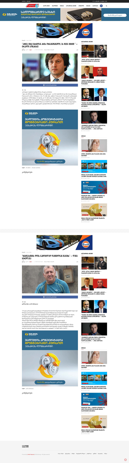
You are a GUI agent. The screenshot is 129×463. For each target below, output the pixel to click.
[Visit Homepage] (32, 6)
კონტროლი (81, 5)
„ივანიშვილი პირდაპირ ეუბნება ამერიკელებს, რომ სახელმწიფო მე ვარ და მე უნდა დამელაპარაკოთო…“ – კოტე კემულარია (93, 127)
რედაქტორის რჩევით (71, 5)
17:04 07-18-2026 (86, 130)
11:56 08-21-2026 (86, 201)
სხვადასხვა (95, 5)
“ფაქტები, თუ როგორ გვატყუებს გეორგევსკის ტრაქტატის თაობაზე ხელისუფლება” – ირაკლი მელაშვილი (93, 104)
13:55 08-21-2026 (86, 178)
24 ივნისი (28, 167)
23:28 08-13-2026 (86, 108)
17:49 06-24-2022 (38, 49)
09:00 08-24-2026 (86, 157)
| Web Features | (30, 454)
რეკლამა (24, 1)
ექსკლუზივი (55, 5)
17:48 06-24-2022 (38, 261)
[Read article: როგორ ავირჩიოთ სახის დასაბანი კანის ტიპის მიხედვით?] (94, 145)
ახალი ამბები (46, 5)
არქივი (105, 453)
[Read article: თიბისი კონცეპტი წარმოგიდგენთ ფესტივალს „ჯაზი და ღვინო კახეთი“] (94, 209)
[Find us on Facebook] (101, 5)
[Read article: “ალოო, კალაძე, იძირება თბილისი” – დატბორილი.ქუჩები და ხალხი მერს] (94, 51)
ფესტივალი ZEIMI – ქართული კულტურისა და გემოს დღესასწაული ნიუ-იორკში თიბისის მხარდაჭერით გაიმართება (93, 197)
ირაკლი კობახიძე (36, 167)
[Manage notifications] (125, 460)
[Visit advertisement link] (64, 31)
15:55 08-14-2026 (86, 85)
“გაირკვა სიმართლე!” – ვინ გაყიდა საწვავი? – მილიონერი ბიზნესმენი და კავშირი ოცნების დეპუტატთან (93, 82)
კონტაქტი (28, 1)
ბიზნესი (62, 5)
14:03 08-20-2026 (86, 221)
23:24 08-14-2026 (86, 63)
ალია (30, 49)
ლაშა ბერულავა (29, 388)
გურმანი (88, 5)
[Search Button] (106, 5)
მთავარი (23, 40)
